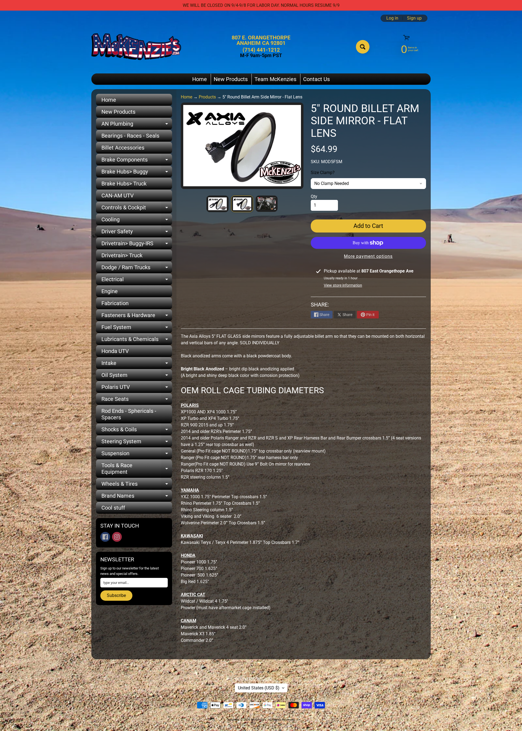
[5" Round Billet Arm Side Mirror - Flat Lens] (217, 204)
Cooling (136, 220)
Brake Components (136, 161)
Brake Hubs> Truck (124, 183)
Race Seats (136, 400)
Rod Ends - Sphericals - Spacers (128, 414)
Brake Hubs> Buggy (136, 173)
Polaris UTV (136, 388)
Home (199, 79)
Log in (392, 18)
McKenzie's (258, 719)
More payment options (368, 256)
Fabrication (115, 303)
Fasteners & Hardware (136, 316)
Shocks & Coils (136, 430)
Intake (136, 364)
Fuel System (136, 328)
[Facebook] (105, 537)
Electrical (136, 280)
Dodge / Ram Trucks (136, 268)
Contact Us (316, 79)
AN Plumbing (136, 125)
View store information (343, 285)
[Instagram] (117, 537)
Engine (109, 291)
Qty (314, 196)
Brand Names (136, 497)
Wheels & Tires (136, 485)
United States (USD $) (258, 687)
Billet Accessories (122, 147)
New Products (231, 79)
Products (207, 97)
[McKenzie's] (136, 46)
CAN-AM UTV (117, 195)
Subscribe (116, 595)
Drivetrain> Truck (121, 255)
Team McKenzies (275, 79)
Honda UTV (115, 351)
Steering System (136, 442)
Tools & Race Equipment (136, 469)
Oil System (136, 376)
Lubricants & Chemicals (136, 340)
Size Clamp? (323, 172)
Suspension (136, 454)
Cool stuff (113, 507)
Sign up (414, 18)
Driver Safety (136, 232)
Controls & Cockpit (136, 208)
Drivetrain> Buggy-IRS (136, 244)
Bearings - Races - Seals (130, 135)
